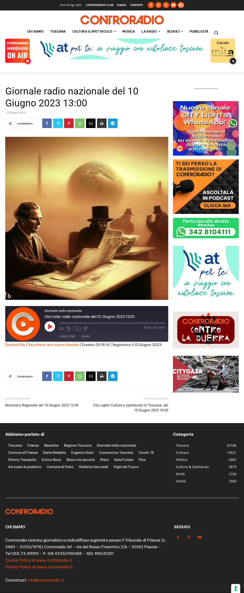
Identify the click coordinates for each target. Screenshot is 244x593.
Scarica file (15, 344)
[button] (216, 32)
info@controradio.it (46, 580)
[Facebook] (151, 5)
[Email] (91, 123)
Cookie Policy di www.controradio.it (38, 560)
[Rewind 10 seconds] (68, 328)
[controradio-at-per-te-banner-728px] (122, 58)
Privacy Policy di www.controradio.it (39, 566)
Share (85, 336)
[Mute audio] (61, 328)
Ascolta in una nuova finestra (53, 344)
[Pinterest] (69, 123)
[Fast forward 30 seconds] (85, 328)
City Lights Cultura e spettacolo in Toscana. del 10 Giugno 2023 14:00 (130, 407)
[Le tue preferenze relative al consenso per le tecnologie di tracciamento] (235, 588)
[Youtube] (173, 5)
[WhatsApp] (80, 123)
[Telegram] (112, 123)
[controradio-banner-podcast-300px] (206, 212)
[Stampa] (102, 123)
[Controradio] (122, 20)
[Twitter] (166, 5)
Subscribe (67, 336)
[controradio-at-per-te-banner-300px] (206, 299)
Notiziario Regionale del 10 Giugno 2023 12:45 (41, 405)
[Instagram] (158, 5)
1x (77, 328)
